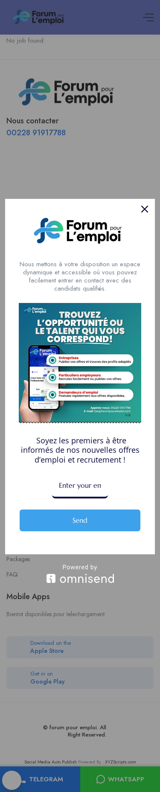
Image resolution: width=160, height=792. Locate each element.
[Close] (144, 209)
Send (80, 520)
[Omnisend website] (80, 573)
